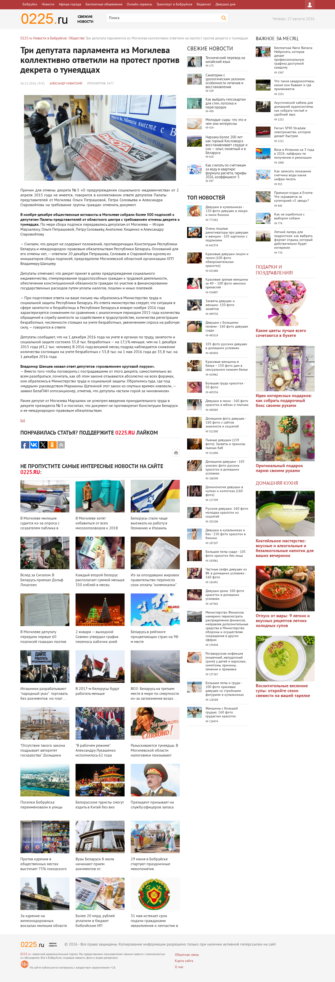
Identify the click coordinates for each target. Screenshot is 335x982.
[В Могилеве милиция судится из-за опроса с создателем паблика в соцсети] (44, 496)
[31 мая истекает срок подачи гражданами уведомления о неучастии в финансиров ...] (155, 893)
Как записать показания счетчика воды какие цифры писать (292, 175)
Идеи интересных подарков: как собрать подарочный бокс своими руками (284, 401)
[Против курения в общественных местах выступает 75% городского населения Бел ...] (44, 837)
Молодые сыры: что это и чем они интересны (226, 122)
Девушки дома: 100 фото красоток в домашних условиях (225, 595)
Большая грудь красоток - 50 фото (225, 385)
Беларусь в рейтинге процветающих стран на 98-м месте (155, 637)
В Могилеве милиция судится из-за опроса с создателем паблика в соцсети (40, 526)
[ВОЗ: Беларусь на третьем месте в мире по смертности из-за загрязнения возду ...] (155, 666)
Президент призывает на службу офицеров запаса (152, 805)
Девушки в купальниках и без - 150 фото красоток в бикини (226, 534)
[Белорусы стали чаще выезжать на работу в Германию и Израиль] (155, 496)
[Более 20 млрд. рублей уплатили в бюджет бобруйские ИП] (100, 893)
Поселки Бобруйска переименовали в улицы (41, 805)
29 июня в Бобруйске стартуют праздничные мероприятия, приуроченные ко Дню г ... (154, 866)
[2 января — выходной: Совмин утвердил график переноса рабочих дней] (100, 609)
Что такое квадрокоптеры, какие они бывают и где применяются (294, 85)
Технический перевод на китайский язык (225, 60)
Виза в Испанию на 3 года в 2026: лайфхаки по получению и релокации (294, 154)
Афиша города (70, 4)
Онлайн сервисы (139, 4)
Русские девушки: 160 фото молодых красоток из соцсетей (227, 513)
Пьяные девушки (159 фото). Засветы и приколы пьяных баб (225, 444)
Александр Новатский (66, 84)
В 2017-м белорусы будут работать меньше (97, 691)
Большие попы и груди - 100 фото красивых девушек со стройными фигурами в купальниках (225, 689)
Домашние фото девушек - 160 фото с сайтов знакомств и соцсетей (226, 423)
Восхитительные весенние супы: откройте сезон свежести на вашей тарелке (283, 691)
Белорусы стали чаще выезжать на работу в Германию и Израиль (149, 523)
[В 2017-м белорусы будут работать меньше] (100, 666)
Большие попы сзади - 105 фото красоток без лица (226, 554)
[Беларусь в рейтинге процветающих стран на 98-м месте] (155, 609)
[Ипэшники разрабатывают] (44, 666)
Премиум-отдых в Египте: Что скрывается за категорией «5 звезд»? (293, 197)
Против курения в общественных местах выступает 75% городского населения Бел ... (43, 866)
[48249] (285, 368)
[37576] (285, 588)
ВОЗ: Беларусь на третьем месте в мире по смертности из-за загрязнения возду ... (155, 693)
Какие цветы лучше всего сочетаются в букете (281, 333)
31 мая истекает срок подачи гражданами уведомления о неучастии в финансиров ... (154, 923)
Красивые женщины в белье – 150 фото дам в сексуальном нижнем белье (227, 366)
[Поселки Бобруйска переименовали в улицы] (44, 780)
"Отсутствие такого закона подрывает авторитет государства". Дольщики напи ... (42, 753)
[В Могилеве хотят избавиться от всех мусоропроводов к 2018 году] (100, 496)
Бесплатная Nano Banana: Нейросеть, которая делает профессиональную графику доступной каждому (293, 58)
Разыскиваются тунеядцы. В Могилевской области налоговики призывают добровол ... (154, 753)
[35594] (285, 303)
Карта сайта (184, 961)
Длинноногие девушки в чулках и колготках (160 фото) (224, 491)
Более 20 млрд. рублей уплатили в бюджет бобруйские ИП (95, 921)
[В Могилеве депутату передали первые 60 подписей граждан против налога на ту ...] (44, 609)
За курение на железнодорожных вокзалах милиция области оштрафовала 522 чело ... (43, 923)
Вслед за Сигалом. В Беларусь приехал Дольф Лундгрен (41, 580)
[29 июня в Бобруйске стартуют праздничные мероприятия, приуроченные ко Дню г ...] (155, 837)
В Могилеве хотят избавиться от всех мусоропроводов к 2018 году (97, 526)
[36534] (285, 658)
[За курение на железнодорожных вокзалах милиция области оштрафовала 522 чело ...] (44, 893)
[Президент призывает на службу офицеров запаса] (155, 780)
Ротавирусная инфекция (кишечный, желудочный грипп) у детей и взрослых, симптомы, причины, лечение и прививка (226, 662)
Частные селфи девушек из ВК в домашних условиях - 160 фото (226, 574)
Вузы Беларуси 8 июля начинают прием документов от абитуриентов (95, 866)
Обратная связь (187, 955)
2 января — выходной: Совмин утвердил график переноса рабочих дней (97, 637)
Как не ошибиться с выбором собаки (289, 217)
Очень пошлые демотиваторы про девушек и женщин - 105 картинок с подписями (227, 235)
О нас (179, 967)
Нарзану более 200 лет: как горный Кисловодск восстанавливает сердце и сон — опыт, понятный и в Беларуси (226, 145)
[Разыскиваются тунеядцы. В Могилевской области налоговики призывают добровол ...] (155, 723)
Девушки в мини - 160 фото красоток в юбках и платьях (227, 403)
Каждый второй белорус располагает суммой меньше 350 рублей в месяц (100, 580)
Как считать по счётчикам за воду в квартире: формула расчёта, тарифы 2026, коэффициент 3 (226, 171)
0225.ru (25, 954)
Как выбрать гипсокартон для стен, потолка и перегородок (226, 103)
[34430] (285, 438)
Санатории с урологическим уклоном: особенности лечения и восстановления (225, 81)
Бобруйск (30, 4)
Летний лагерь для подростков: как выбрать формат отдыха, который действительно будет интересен (293, 240)
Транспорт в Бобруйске (174, 4)
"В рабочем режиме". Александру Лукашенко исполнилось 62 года (96, 750)
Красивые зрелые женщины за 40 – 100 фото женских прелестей (227, 284)
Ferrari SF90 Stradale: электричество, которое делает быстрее (292, 132)
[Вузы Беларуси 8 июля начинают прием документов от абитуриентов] (100, 837)
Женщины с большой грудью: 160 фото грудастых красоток (222, 713)
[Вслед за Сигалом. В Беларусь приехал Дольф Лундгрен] (44, 553)
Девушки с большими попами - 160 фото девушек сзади (227, 327)
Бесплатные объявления (104, 4)
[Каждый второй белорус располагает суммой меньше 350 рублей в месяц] (100, 553)
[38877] (285, 513)
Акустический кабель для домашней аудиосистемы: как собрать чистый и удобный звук (294, 109)
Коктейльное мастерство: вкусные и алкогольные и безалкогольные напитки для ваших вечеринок (285, 548)
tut (22, 420)
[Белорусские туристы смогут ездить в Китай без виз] (100, 780)
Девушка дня (225, 4)
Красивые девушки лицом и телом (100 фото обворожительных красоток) (227, 260)
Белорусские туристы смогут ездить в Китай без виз (100, 805)
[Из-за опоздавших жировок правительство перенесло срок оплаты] (155, 553)
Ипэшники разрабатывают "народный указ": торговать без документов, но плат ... (43, 693)
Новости (48, 4)
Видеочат (204, 4)
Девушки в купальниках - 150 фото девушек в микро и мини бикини (227, 211)
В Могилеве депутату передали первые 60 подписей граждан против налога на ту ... (43, 639)
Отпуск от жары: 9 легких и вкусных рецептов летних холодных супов (283, 621)
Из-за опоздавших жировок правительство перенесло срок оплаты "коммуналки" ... (155, 582)
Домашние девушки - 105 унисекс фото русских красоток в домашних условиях (225, 468)
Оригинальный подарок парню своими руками (279, 468)
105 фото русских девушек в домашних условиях (226, 346)
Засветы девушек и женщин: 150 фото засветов (220, 305)
